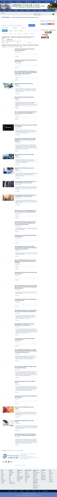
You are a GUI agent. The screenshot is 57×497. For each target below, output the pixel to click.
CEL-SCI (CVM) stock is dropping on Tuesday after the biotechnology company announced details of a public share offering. (25, 413)
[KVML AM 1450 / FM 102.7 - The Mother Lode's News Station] (48, 32)
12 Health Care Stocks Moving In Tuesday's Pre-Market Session (26, 396)
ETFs (16, 30)
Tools (21, 30)
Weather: (11, 470)
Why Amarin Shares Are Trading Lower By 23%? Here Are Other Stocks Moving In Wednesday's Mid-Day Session (26, 287)
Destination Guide (20, 477)
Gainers (17, 77)
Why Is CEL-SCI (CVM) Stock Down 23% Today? (24, 407)
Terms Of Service (27, 458)
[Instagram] (11, 462)
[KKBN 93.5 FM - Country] (45, 37)
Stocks (10, 30)
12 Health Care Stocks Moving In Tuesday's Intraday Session (25, 339)
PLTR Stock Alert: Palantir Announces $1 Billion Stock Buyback (26, 125)
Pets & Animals (43, 479)
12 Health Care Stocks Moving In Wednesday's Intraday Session (26, 236)
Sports (10, 1)
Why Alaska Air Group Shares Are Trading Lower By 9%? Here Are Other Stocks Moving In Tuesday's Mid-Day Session (26, 248)
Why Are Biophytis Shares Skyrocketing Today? (24, 98)
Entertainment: (28, 470)
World (22, 10)
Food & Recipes (27, 476)
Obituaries (48, 10)
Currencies (20, 33)
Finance (34, 484)
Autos (42, 473)
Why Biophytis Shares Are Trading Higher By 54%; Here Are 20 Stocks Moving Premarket (25, 435)
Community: (19, 470)
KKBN (26, 481)
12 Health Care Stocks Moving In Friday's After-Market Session (26, 61)
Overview (10, 33)
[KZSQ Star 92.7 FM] (44, 34)
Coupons (50, 480)
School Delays (3, 480)
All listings (34, 471)
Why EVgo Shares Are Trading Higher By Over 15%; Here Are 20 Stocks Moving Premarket (25, 211)
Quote (7, 42)
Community (18, 1)
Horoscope (27, 473)
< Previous (4, 46)
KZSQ (26, 480)
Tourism (2, 483)
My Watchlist (14, 27)
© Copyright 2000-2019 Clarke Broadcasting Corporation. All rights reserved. (28, 495)
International (25, 33)
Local (4, 10)
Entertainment (28, 1)
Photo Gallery (51, 479)
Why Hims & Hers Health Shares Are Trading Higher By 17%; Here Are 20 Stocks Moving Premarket (25, 140)
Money (28, 10)
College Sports (11, 482)
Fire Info (18, 480)
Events (18, 471)
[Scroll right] (55, 2)
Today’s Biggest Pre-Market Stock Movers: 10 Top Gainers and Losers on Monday (25, 195)
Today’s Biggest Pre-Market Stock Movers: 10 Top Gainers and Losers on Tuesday (25, 182)
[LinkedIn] (9, 462)
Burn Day (10, 471)
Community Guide (20, 476)
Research (29, 42)
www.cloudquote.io (23, 455)
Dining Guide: (35, 470)
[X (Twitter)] (3, 462)
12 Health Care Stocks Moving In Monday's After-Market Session (25, 49)
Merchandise (43, 472)
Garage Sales (43, 478)
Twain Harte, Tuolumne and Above (35, 476)
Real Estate (47, 1)
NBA (9, 478)
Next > (21, 46)
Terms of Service (25, 493)
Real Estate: (35, 482)
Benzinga (17, 56)
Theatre (26, 472)
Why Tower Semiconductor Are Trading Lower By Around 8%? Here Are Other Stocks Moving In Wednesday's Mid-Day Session (26, 72)
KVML (26, 479)
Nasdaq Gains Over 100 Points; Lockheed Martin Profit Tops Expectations (24, 324)
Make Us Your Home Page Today (47, 20)
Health (18, 473)
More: (50, 470)
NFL (9, 476)
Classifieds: (43, 470)
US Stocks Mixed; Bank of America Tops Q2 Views (25, 382)
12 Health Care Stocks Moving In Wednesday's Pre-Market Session (26, 300)
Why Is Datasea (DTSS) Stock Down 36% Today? (24, 155)
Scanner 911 (51, 472)
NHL (9, 479)
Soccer (10, 480)
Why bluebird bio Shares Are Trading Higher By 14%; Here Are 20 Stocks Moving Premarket (26, 311)
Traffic (34, 10)
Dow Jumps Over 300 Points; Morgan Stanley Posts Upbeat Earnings (25, 367)
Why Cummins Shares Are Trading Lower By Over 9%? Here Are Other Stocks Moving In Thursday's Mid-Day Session (25, 223)
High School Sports (12, 483)
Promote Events (43, 476)
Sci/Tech (2, 481)
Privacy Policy (32, 493)
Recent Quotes (5, 27)
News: (2, 470)
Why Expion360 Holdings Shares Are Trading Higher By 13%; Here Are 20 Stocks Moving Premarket (25, 261)
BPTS (32, 37)
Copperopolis (35, 480)
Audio (50, 471)
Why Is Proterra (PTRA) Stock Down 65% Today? (24, 168)
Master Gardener (36, 487)
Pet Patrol (18, 479)
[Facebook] (6, 462)
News (4, 1)
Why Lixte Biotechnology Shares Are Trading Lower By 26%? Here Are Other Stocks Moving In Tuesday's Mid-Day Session (26, 351)
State (10, 10)
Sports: (10, 475)
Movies (26, 471)
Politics (2, 478)
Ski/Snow (10, 473)
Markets (4, 30)
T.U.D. (50, 478)
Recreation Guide (20, 478)
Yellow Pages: (51, 481)
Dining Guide (38, 1)
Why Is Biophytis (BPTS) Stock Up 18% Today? (24, 84)
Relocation (34, 486)
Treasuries (32, 33)
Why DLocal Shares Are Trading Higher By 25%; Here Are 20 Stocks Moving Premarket (26, 112)
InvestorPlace (18, 93)
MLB (9, 477)
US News (16, 10)
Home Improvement (36, 485)
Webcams (41, 10)
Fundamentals (35, 483)
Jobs (41, 471)
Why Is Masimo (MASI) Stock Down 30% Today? (24, 421)
